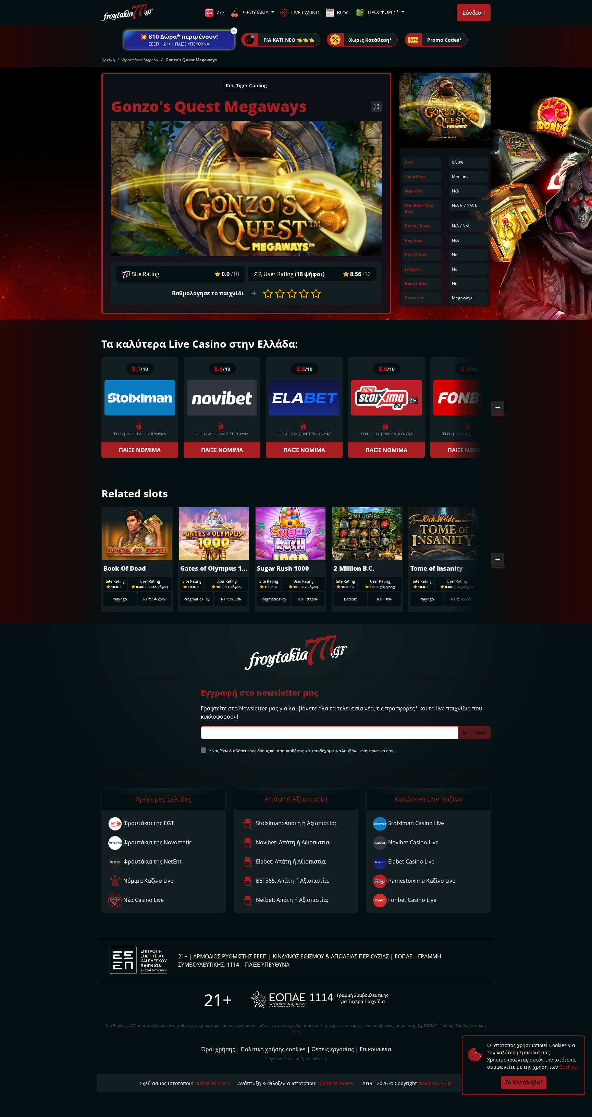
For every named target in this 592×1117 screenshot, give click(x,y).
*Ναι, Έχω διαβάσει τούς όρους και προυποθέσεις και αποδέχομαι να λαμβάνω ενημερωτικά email (303, 751)
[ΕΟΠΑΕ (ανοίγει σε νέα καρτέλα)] (319, 999)
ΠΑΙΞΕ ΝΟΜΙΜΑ (140, 450)
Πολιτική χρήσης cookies (273, 1049)
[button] (179, 40)
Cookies (568, 1067)
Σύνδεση (474, 12)
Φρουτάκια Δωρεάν (140, 60)
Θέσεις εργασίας (332, 1049)
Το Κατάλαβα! (523, 1082)
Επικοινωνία (375, 1049)
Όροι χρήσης (218, 1049)
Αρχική (108, 60)
